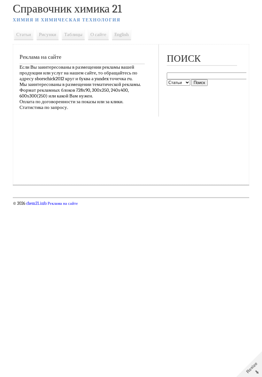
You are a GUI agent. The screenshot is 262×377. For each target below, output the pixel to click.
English (121, 34)
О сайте (98, 34)
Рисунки (47, 34)
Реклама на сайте (62, 203)
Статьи (23, 34)
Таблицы (73, 34)
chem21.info (36, 203)
